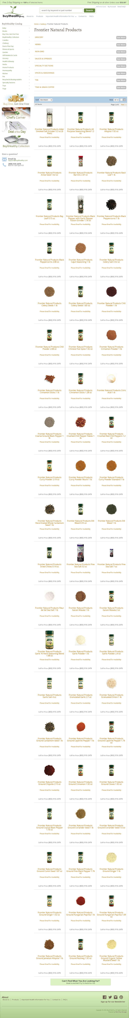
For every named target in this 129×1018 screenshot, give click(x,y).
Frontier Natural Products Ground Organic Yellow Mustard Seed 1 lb (111, 958)
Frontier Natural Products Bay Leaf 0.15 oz (49, 217)
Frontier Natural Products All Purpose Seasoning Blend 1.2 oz (80, 131)
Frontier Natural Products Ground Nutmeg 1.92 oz (80, 957)
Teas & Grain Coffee (44, 87)
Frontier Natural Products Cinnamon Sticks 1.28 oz (80, 391)
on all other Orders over (106, 2)
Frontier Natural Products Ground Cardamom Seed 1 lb (49, 739)
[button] (67, 10)
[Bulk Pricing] (16, 148)
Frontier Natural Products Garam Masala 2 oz (111, 609)
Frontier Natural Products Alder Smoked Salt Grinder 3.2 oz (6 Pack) (49, 131)
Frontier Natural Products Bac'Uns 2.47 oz (80, 173)
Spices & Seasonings (44, 73)
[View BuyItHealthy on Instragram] (116, 997)
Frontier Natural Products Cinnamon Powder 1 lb (111, 348)
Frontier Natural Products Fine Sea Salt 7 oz (111, 565)
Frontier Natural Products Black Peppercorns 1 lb (111, 217)
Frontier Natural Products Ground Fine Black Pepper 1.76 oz (80, 871)
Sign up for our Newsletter (113, 1001)
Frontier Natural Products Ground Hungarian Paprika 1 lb (80, 913)
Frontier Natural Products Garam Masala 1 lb (80, 609)
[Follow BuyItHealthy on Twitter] (110, 997)
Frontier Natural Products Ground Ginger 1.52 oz (49, 913)
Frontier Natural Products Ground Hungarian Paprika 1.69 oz (111, 914)
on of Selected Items (23, 2)
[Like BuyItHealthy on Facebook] (104, 997)
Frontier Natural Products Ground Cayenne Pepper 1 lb (80, 739)
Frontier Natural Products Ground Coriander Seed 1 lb (80, 826)
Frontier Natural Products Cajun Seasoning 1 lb (80, 260)
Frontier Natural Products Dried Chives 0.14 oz (49, 565)
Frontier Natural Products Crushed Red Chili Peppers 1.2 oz (111, 436)
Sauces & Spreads (43, 58)
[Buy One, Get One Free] (16, 105)
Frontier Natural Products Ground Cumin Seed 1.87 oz (49, 870)
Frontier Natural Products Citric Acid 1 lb (111, 391)
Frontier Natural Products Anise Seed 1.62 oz (49, 173)
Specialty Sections (44, 65)
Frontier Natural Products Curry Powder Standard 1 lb (111, 478)
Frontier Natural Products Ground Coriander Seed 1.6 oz (111, 826)
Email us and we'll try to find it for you (81, 982)
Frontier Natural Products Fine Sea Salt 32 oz (81, 565)
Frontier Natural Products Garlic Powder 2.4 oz (111, 652)
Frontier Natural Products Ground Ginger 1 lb (111, 870)
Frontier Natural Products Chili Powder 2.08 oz (50, 348)
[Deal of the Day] (16, 133)
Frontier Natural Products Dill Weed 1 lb (111, 522)
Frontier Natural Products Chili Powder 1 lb (111, 304)
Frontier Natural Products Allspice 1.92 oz (111, 130)
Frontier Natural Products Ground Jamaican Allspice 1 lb (49, 957)
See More (121, 37)
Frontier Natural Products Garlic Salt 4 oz (49, 696)
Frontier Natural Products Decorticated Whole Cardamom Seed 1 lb (49, 523)
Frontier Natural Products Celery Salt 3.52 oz (111, 260)
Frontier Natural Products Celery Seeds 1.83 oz (80, 304)
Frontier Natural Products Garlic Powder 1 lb (80, 652)
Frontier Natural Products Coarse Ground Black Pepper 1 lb (49, 436)
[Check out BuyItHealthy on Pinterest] (121, 997)
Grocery (39, 37)
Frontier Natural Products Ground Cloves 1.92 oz (111, 783)
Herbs (38, 44)
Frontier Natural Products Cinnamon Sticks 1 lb (49, 391)
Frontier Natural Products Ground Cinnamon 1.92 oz (80, 783)
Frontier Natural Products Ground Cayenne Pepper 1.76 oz (111, 740)
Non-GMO (39, 51)
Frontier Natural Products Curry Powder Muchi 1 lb (80, 478)
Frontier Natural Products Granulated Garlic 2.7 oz (80, 696)
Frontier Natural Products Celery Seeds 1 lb (49, 304)
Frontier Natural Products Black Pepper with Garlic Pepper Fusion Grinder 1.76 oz (80, 218)
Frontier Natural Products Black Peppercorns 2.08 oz (49, 260)
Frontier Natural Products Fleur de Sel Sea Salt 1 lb (49, 609)
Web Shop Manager (121, 1012)
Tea (36, 80)
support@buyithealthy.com (18, 160)
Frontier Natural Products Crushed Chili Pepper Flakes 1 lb (80, 436)
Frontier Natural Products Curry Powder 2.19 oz (49, 478)
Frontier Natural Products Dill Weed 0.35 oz (80, 522)
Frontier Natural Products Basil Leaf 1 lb (111, 173)
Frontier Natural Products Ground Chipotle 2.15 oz (49, 783)
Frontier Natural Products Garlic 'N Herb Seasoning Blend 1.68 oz (49, 653)
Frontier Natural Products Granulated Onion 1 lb (111, 696)
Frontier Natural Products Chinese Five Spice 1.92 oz (81, 348)
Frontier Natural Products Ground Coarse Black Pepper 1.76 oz (49, 827)
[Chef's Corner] (16, 119)
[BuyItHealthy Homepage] (14, 12)
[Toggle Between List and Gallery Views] (123, 100)
